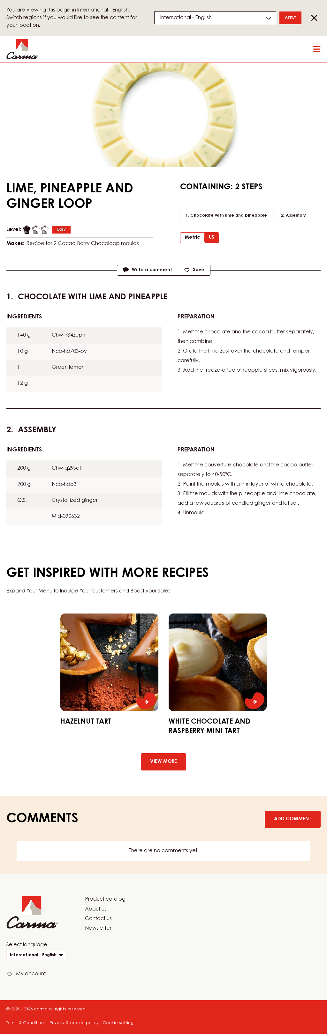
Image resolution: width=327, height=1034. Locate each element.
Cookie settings (119, 1023)
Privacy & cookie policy (74, 1023)
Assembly (296, 215)
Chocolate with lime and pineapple (228, 215)
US (211, 237)
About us (96, 909)
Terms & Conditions (26, 1023)
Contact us (98, 918)
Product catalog (105, 899)
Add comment (292, 819)
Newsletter (98, 928)
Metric (192, 237)
